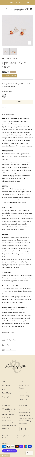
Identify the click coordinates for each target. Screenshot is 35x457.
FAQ (7, 345)
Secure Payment (11, 350)
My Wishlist (6, 385)
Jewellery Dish (11, 264)
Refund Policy (6, 393)
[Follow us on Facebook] (21, 429)
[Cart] (26, 9)
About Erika (23, 399)
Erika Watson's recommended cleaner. (14, 202)
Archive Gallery (24, 395)
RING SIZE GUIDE (8, 333)
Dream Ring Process (25, 392)
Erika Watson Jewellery (11, 58)
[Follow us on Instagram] (26, 429)
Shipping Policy (7, 397)
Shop (20, 381)
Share (4, 107)
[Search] (6, 9)
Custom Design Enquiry (24, 387)
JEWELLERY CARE (8, 115)
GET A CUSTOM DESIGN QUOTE (18, 2)
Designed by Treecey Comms (23, 437)
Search (4, 381)
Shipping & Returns (12, 340)
